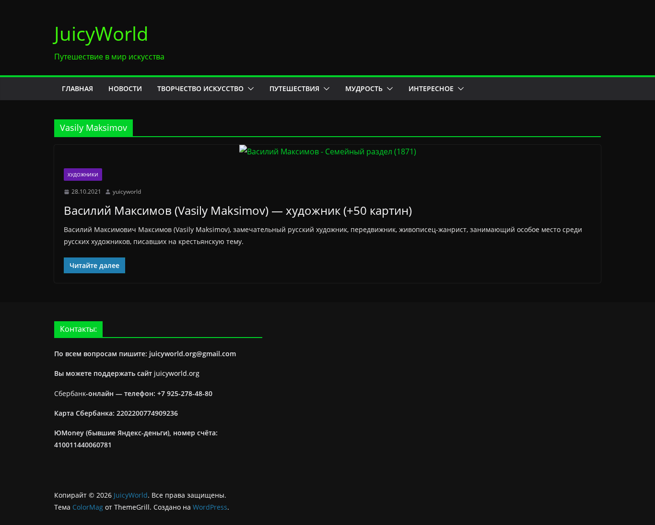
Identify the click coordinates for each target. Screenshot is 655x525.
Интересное (431, 88)
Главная (77, 88)
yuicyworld (127, 191)
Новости (125, 88)
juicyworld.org (176, 373)
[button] (249, 88)
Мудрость (364, 88)
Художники (83, 174)
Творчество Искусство (200, 88)
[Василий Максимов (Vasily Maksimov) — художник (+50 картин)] (327, 152)
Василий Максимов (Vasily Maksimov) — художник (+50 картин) (238, 210)
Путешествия (294, 88)
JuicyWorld (101, 33)
